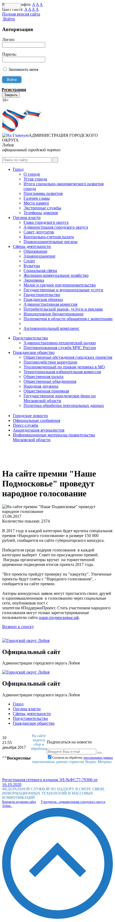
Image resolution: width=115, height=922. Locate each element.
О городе (32, 174)
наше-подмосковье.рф (59, 617)
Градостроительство (42, 294)
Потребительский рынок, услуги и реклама (63, 309)
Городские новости (30, 415)
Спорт (29, 261)
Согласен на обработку (82, 757)
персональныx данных (98, 757)
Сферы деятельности (32, 246)
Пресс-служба (25, 425)
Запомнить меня (23, 69)
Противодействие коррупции (50, 362)
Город (18, 169)
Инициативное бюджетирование (53, 314)
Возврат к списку (18, 626)
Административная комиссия (50, 304)
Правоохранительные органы (51, 241)
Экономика (34, 280)
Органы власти (27, 217)
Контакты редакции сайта (19, 802)
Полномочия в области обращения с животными (68, 318)
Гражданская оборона (43, 299)
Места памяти (36, 203)
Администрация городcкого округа (56, 227)
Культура (32, 265)
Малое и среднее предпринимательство (60, 285)
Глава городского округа (46, 222)
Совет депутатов (39, 232)
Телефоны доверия (41, 212)
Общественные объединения (50, 381)
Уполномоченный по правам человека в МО (64, 367)
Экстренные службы (42, 208)
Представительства (30, 338)
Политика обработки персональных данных (64, 405)
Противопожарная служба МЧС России (60, 347)
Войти (8, 19)
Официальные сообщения (36, 420)
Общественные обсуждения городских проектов (68, 357)
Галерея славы (37, 198)
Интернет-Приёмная (21, 105)
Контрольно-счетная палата (49, 237)
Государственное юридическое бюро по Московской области (60, 398)
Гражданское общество (34, 352)
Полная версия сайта (21, 14)
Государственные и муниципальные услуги (63, 290)
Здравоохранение (39, 256)
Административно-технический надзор (60, 343)
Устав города (35, 179)
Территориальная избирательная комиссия (62, 371)
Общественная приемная (46, 391)
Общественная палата (43, 376)
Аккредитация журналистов (38, 430)
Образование (35, 251)
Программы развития (43, 193)
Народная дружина (41, 386)
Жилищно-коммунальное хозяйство (56, 275)
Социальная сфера (40, 270)
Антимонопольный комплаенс (51, 328)
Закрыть (11, 95)
